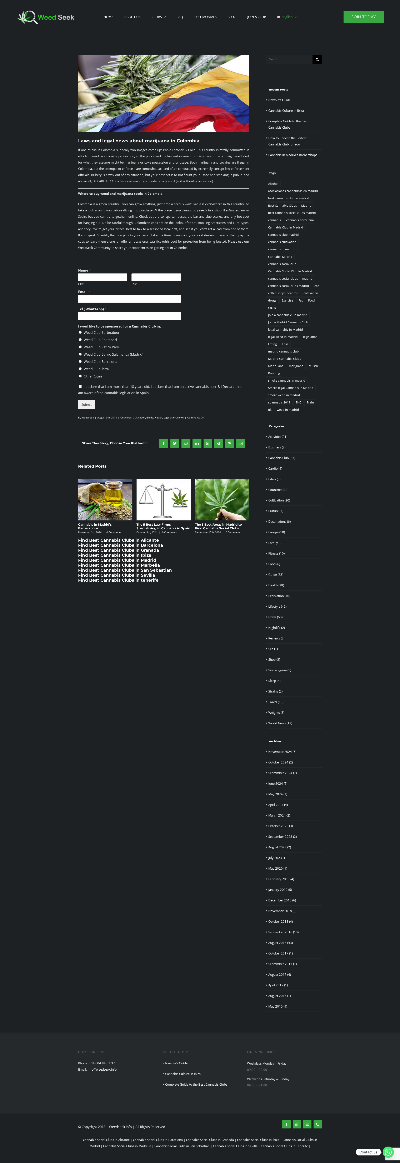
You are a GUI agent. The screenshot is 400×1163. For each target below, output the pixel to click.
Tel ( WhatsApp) (92, 309)
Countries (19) (278, 490)
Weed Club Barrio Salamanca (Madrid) (113, 354)
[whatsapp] (297, 1124)
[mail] (307, 1124)
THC (298, 402)
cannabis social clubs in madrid (290, 279)
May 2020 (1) (277, 868)
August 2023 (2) (279, 847)
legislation (310, 337)
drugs (272, 300)
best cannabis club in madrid (288, 198)
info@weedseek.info (102, 1069)
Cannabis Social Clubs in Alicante (106, 1140)
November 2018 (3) (282, 911)
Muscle (314, 366)
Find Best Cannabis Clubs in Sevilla (116, 575)
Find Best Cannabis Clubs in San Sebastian (125, 570)
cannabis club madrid (283, 235)
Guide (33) (275, 574)
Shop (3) (274, 659)
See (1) (273, 649)
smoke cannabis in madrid (286, 380)
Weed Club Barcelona (100, 361)
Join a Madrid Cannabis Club (288, 322)
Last (134, 284)
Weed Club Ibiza (96, 369)
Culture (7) (275, 511)
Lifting (272, 344)
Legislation (170, 417)
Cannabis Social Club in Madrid (290, 271)
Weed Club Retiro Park (101, 347)
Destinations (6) (279, 521)
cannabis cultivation (282, 242)
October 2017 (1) (280, 953)
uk (269, 410)
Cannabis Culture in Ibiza (286, 110)
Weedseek (88, 417)
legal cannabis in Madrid (285, 329)
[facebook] (286, 1124)
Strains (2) (275, 691)
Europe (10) (276, 532)
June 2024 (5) (277, 783)
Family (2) (275, 543)
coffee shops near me (283, 293)
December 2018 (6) (282, 900)
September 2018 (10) (283, 932)
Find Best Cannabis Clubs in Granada (118, 550)
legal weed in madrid (283, 337)
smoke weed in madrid (284, 395)
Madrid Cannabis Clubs (284, 359)
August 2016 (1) (279, 996)
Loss (285, 344)
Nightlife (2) (276, 628)
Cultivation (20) (279, 500)
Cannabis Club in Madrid (285, 227)
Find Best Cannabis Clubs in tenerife (118, 580)
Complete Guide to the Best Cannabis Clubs (196, 1084)
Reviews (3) (276, 638)
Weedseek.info (120, 1127)
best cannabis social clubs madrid (292, 213)
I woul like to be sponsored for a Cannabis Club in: (119, 326)
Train (310, 402)
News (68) (275, 617)
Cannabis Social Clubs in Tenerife (284, 1146)
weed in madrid (288, 410)
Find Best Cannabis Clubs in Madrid (117, 560)
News (180, 417)
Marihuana (276, 366)
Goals (272, 308)
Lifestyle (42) (277, 606)
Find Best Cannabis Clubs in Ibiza (114, 555)
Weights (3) (276, 712)
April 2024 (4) (278, 805)
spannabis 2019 (279, 402)
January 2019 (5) (280, 889)
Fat (301, 300)
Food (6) (274, 564)
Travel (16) (275, 702)
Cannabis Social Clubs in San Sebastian (182, 1146)
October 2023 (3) (280, 826)
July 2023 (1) (277, 858)
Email (84, 292)
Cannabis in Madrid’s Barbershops (292, 155)
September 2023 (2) (282, 836)
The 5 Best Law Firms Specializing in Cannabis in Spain (105, 526)
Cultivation (139, 417)
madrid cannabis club (283, 351)
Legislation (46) (279, 596)
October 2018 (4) (280, 921)
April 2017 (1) (278, 985)
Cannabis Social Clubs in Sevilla (235, 1146)
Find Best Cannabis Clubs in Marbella (119, 565)
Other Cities (93, 376)
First (81, 284)
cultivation (311, 293)
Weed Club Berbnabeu (101, 332)
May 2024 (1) (277, 794)
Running (274, 373)
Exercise (287, 300)
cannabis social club (282, 264)
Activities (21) (277, 436)
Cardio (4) (275, 468)
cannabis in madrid (281, 249)
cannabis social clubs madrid (288, 286)
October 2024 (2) (280, 762)
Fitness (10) (276, 553)
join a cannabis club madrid (287, 315)
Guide (149, 417)
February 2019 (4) (281, 879)
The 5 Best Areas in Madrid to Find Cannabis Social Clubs (159, 526)
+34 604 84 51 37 (102, 1063)
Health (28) (276, 585)
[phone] (318, 1124)
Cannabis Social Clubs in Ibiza (258, 1140)
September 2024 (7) (282, 773)
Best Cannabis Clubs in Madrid (289, 205)
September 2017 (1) (282, 964)
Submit (86, 404)
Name (84, 270)
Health (158, 417)
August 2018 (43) (280, 943)
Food (311, 300)
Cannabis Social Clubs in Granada (210, 1140)
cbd (317, 286)
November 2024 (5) (282, 752)
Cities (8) (274, 479)
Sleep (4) (274, 681)
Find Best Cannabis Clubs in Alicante (118, 540)
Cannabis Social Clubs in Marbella (127, 1146)
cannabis (274, 220)
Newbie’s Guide (207, 524)
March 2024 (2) (279, 815)
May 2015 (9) (277, 1006)
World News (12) (280, 723)
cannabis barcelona (300, 220)
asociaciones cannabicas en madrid (293, 191)
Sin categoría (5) (279, 670)
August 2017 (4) (279, 974)
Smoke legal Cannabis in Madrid (290, 388)
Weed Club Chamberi (100, 340)
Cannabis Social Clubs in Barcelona (158, 1140)
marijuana (296, 366)
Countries (126, 417)
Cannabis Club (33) (281, 458)
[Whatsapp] (388, 1152)
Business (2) (276, 447)
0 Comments (111, 532)
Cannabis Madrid (280, 257)
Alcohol (273, 184)
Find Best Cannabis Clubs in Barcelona (120, 545)
